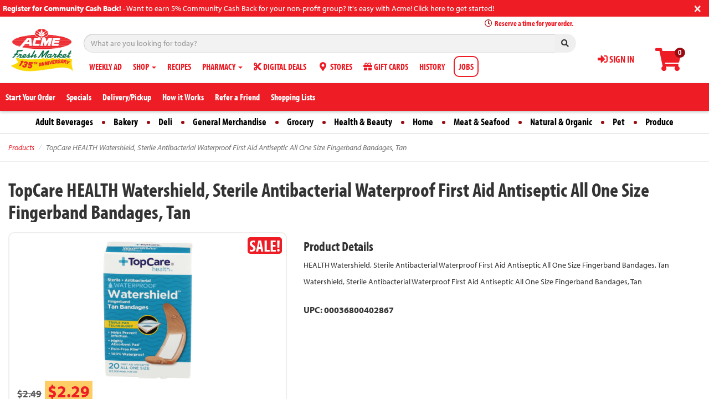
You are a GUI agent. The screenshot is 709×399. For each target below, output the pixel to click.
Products (21, 147)
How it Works (183, 97)
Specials (78, 97)
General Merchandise (229, 121)
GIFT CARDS (390, 66)
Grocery (300, 121)
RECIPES (179, 66)
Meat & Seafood (482, 121)
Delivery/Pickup (126, 97)
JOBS (466, 66)
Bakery (126, 121)
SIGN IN (621, 59)
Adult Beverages (64, 121)
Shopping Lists (293, 97)
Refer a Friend (237, 97)
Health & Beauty (363, 121)
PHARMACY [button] (219, 66)
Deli (165, 121)
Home (423, 121)
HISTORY (432, 66)
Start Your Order (30, 97)
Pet (619, 121)
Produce (659, 121)
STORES (340, 66)
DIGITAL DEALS (283, 66)
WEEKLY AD (105, 66)
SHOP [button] (142, 66)
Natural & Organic (561, 121)
